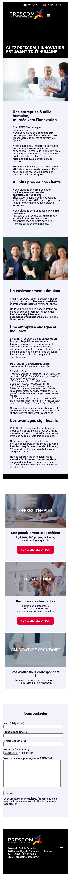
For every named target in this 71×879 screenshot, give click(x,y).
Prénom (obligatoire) (15, 732)
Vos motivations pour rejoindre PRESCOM (27, 758)
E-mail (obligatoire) (14, 740)
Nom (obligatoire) (13, 723)
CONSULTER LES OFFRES (35, 549)
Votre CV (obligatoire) (16, 749)
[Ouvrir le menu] (48, 16)
